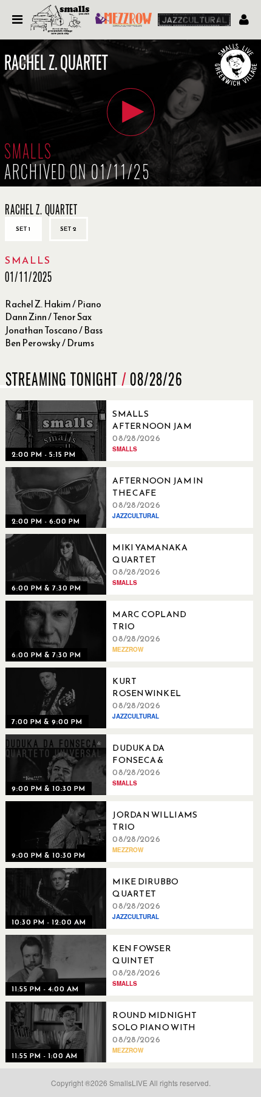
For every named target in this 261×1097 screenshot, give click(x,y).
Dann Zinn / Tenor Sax (48, 317)
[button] (131, 112)
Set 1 (23, 228)
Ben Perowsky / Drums (49, 343)
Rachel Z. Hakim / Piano (53, 304)
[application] (130, 112)
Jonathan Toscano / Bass (54, 330)
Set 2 (68, 228)
